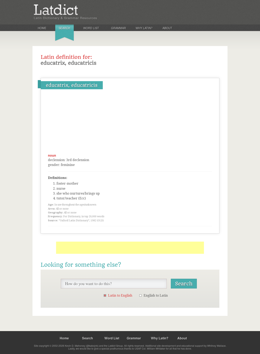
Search (64, 28)
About (167, 28)
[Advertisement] (130, 122)
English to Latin (156, 295)
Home (42, 28)
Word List (91, 28)
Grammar (118, 28)
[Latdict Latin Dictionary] (86, 12)
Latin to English (120, 295)
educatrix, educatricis (72, 85)
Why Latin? (144, 28)
